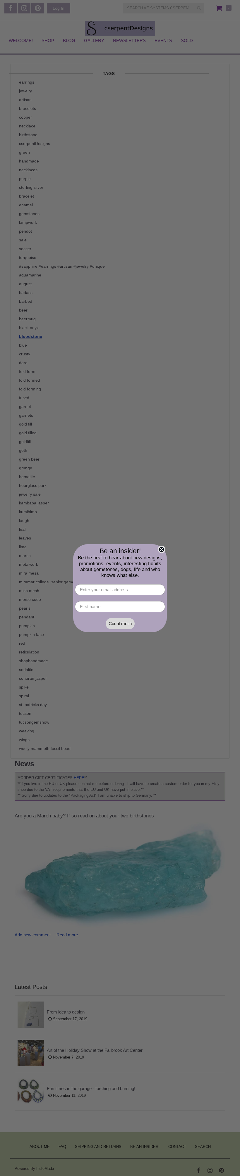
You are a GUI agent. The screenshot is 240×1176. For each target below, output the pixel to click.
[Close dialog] (161, 549)
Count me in (120, 623)
